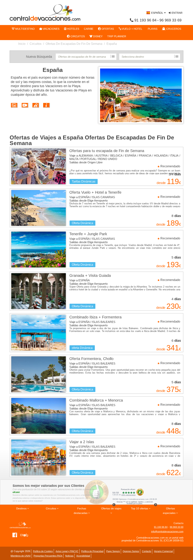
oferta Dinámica (82, 347)
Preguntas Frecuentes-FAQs (48, 556)
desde (161, 183)
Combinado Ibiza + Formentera (95, 317)
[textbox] (86, 56)
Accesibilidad (83, 556)
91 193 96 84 (145, 20)
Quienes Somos (131, 551)
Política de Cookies (43, 551)
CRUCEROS (173, 28)
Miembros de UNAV (21, 556)
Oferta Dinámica (82, 223)
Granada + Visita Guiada (90, 275)
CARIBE (88, 28)
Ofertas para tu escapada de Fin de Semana (106, 151)
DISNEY (97, 36)
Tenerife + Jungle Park (88, 234)
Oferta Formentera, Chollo (91, 359)
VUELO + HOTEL (131, 28)
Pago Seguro (113, 551)
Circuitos (35, 43)
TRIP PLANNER (116, 36)
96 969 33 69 (170, 20)
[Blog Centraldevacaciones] (25, 534)
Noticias (69, 556)
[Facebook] (15, 534)
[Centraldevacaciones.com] (45, 12)
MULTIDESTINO (25, 28)
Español (157, 12)
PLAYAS (152, 28)
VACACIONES (50, 28)
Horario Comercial (163, 551)
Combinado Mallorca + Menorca (96, 400)
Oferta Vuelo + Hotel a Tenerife (95, 192)
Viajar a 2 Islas (81, 442)
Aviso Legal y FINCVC (67, 551)
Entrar (176, 12)
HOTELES (72, 28)
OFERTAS (107, 28)
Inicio (21, 43)
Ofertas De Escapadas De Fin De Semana (74, 43)
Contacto (146, 551)
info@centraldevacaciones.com (167, 531)
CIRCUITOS (77, 36)
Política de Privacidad (92, 551)
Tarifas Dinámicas (83, 181)
